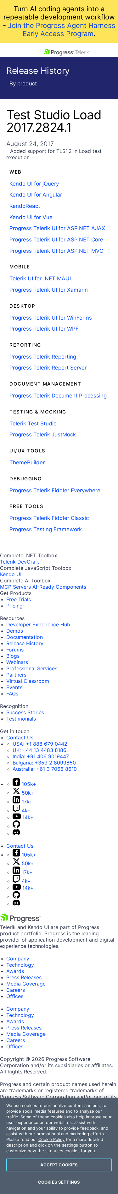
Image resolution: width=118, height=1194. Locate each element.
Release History (24, 643)
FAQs (12, 693)
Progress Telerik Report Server (48, 368)
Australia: (45, 769)
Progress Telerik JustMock (42, 434)
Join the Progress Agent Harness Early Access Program (61, 29)
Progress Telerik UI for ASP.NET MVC (56, 251)
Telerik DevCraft (19, 562)
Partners (16, 675)
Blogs (13, 656)
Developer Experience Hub (38, 624)
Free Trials (18, 599)
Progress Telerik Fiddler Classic (49, 518)
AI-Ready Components (59, 587)
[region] (59, 1146)
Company (17, 958)
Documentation (24, 637)
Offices (14, 996)
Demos (14, 631)
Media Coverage (26, 984)
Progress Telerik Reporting (42, 357)
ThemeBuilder (27, 462)
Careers (15, 990)
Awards (15, 971)
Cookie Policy (51, 1139)
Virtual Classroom (27, 681)
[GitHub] (16, 826)
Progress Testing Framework (45, 529)
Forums (15, 649)
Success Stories (25, 712)
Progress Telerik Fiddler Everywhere (54, 490)
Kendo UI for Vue (31, 217)
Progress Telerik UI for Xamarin (48, 290)
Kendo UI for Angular (35, 195)
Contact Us (19, 737)
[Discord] (16, 833)
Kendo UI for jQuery (34, 184)
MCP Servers (15, 587)
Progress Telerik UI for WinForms (50, 318)
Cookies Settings (59, 1182)
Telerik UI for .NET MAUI (40, 278)
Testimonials (21, 719)
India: (41, 756)
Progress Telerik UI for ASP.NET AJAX (57, 228)
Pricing (14, 605)
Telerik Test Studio (33, 423)
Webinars (17, 662)
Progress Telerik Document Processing (58, 395)
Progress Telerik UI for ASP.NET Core (56, 239)
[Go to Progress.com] (20, 921)
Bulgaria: (44, 762)
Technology (20, 965)
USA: (40, 744)
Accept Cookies (59, 1164)
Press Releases (24, 977)
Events (14, 687)
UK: (39, 750)
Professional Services (31, 668)
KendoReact (24, 206)
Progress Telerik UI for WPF (44, 329)
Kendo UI (10, 574)
